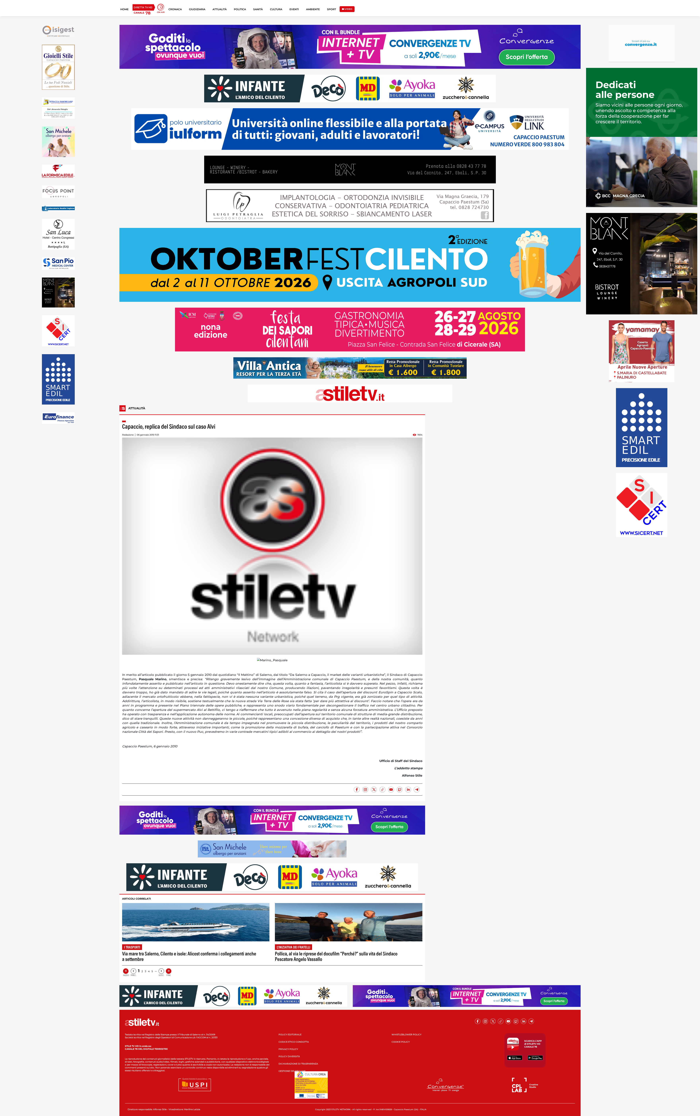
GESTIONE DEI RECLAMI (292, 1071)
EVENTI (294, 9)
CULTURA (276, 9)
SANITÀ (258, 9)
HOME (124, 9)
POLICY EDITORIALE (290, 1034)
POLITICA (240, 9)
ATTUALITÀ (220, 9)
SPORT (331, 9)
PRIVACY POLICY (288, 1049)
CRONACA (175, 9)
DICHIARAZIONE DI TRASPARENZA (298, 1063)
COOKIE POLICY (401, 1041)
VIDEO (348, 9)
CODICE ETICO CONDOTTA (294, 1041)
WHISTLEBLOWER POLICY (406, 1034)
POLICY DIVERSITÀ (289, 1056)
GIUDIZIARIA (197, 9)
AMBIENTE (313, 9)
